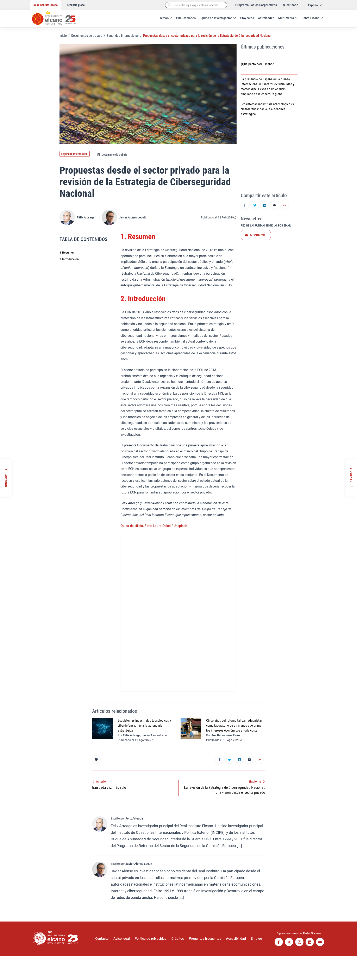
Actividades (266, 18)
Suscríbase (290, 5)
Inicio (63, 36)
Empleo (256, 939)
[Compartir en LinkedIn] (265, 205)
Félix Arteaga (85, 217)
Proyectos (247, 18)
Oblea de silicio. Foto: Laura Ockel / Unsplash (153, 526)
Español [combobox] (313, 5)
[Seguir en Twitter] (289, 942)
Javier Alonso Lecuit (132, 217)
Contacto (101, 939)
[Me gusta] (96, 759)
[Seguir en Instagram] (299, 942)
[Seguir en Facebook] (279, 942)
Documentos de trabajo (86, 36)
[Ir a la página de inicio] (57, 16)
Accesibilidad (236, 939)
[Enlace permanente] (284, 205)
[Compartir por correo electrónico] (274, 205)
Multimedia (286, 18)
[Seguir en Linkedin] (310, 942)
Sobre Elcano (310, 18)
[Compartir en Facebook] (245, 205)
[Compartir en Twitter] (255, 205)
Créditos (177, 939)
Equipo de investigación (216, 18)
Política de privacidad (151, 939)
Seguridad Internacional (123, 36)
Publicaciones (186, 18)
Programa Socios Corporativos (256, 5)
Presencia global (76, 5)
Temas (164, 18)
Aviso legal (121, 939)
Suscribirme (258, 235)
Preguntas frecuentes (205, 939)
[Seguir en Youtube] (320, 942)
